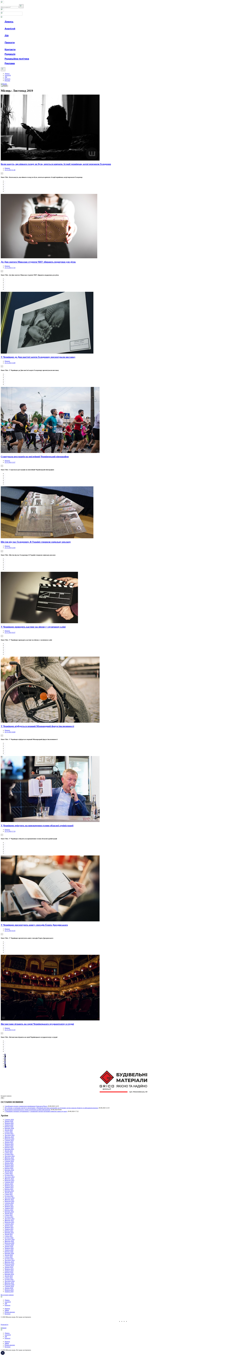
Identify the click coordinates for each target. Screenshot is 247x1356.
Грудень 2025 (9, 1133)
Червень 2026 (9, 1123)
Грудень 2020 (9, 1238)
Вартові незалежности (76, 46)
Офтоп (34, 25)
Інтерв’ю (19, 25)
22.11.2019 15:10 (10, 1030)
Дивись (9, 21)
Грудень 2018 (9, 1279)
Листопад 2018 (9, 1281)
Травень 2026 (9, 1125)
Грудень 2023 (9, 1175)
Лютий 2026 (9, 1130)
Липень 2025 (9, 1142)
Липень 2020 (9, 1246)
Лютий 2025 (9, 1151)
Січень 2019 (9, 1277)
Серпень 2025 (9, 1140)
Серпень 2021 (9, 1224)
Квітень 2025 (9, 1147)
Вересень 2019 (9, 1264)
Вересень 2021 (9, 1222)
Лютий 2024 (9, 1172)
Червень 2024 (9, 1165)
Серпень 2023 (9, 1182)
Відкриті (24, 46)
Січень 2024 (9, 1173)
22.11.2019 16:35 (10, 931)
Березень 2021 (9, 1232)
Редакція (10, 54)
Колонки (31, 32)
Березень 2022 (9, 1211)
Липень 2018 (9, 1288)
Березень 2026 (9, 1128)
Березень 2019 (9, 1274)
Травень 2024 (9, 1166)
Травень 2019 (9, 1271)
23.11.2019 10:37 (10, 632)
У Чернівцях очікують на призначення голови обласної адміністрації (37, 825)
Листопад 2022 (9, 1198)
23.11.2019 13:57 (10, 462)
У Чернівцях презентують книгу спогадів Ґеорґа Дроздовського (34, 925)
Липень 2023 (9, 1184)
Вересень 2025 (9, 1139)
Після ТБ (89, 46)
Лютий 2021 (9, 1234)
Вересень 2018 (9, 1284)
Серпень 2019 (9, 1265)
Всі (2, 1098)
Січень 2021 (9, 1236)
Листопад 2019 (9, 1260)
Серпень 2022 (9, 1203)
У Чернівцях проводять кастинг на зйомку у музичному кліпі (33, 627)
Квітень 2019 (9, 1272)
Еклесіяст (96, 46)
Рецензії (17, 39)
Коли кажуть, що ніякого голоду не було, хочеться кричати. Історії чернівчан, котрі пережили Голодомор (56, 164)
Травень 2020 (9, 1250)
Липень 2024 (9, 1163)
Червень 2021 (9, 1227)
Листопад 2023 (9, 1177)
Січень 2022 (9, 1215)
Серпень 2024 (9, 1161)
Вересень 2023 (9, 1180)
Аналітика (11, 32)
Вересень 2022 (9, 1201)
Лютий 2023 (9, 1192)
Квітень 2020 (9, 1251)
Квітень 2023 (9, 1189)
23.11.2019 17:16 (10, 268)
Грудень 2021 (9, 1217)
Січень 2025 (9, 1152)
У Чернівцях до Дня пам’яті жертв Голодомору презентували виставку (38, 357)
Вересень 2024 (9, 1159)
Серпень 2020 (9, 1244)
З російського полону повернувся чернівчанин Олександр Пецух (26, 1106)
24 (5, 1067)
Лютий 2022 (9, 1213)
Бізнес (40, 39)
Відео (40, 25)
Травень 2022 (9, 1208)
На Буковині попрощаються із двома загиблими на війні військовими (27, 1109)
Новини (11, 25)
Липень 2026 (9, 1121)
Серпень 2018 (9, 1286)
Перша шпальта (10, 1312)
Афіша (10, 39)
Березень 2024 (9, 1170)
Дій (7, 35)
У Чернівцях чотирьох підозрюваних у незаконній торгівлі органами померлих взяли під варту (36, 1111)
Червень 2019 (9, 1269)
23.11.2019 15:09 (10, 363)
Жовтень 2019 (9, 1262)
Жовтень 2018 (9, 1283)
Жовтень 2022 (9, 1199)
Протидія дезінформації (59, 46)
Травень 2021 (9, 1229)
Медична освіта (33, 46)
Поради (33, 39)
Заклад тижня (45, 46)
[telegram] (129, 1321)
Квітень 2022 (9, 1210)
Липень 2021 (9, 1225)
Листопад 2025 (9, 1135)
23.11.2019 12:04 (10, 548)
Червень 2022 (9, 1206)
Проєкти (10, 42)
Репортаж (27, 25)
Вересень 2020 (9, 1243)
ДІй (6, 77)
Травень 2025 (9, 1145)
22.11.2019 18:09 (10, 732)
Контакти (10, 49)
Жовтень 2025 (9, 1137)
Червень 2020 (9, 1248)
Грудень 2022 (9, 1196)
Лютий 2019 (9, 1276)
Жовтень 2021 (9, 1220)
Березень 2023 (9, 1191)
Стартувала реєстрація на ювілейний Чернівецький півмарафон (35, 456)
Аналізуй (10, 28)
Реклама (46, 39)
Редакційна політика (17, 58)
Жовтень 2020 (9, 1241)
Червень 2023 (9, 1185)
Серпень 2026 (9, 1119)
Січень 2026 (9, 1132)
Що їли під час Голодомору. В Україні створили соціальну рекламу (36, 542)
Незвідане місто (13, 46)
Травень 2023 (9, 1187)
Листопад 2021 (9, 1218)
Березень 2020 (9, 1253)
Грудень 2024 (9, 1154)
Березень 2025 (9, 1149)
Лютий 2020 (9, 1255)
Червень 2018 (9, 1290)
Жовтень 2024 (9, 1158)
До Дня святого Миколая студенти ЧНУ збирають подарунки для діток (38, 262)
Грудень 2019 (9, 1258)
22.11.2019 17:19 (10, 831)
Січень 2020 (9, 1257)
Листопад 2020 (9, 1239)
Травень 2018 (9, 1291)
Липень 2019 (9, 1267)
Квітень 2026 (9, 1126)
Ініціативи (25, 39)
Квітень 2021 (9, 1231)
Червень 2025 (9, 1144)
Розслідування (22, 32)
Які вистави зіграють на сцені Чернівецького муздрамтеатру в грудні (37, 1024)
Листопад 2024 (9, 1156)
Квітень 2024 (9, 1168)
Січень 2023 (9, 1194)
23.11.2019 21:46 (10, 170)
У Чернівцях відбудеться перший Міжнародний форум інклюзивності (37, 726)
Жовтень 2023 (9, 1178)
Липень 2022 (9, 1205)
